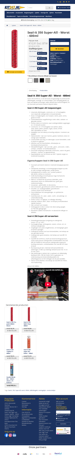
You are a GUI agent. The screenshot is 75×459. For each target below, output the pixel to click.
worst (23, 390)
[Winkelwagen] (66, 2)
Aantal (52, 41)
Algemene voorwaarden (29, 418)
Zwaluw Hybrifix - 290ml (12, 414)
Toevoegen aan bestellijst (15, 72)
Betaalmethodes (27, 423)
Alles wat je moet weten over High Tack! (46, 431)
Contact (24, 401)
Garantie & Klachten (28, 421)
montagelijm (42, 390)
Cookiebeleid (25, 419)
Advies (42, 398)
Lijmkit (37, 13)
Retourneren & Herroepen (26, 404)
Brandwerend (11, 16)
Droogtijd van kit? (44, 405)
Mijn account (60, 401)
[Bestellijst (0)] (63, 2)
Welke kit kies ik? (44, 403)
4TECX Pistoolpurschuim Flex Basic (11, 421)
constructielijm (51, 390)
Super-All (18, 390)
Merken (24, 425)
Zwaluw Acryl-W (9, 410)
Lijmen (51, 13)
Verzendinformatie (27, 414)
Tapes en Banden (22, 16)
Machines (49, 16)
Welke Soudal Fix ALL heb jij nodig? (45, 439)
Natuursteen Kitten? (45, 407)
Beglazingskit (28, 13)
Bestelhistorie (60, 403)
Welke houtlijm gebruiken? (43, 417)
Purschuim (58, 13)
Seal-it (10, 390)
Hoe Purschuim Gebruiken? (43, 420)
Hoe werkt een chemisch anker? (44, 435)
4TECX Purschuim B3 (11, 425)
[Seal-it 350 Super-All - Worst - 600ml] (14, 49)
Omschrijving (33, 90)
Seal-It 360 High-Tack (11, 412)
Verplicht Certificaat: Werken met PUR (45, 428)
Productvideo (44, 90)
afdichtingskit (34, 390)
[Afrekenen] (69, 2)
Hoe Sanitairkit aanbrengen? (43, 409)
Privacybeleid (25, 416)
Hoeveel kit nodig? (44, 401)
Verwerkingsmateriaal (36, 16)
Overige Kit (44, 13)
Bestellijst (59, 405)
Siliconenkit (10, 13)
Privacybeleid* (60, 420)
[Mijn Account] (61, 2)
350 (14, 390)
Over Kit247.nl (26, 412)
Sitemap (24, 407)
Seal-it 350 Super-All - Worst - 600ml (30, 25)
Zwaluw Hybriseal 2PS (11, 418)
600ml (27, 390)
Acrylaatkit (19, 13)
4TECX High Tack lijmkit (11, 416)
